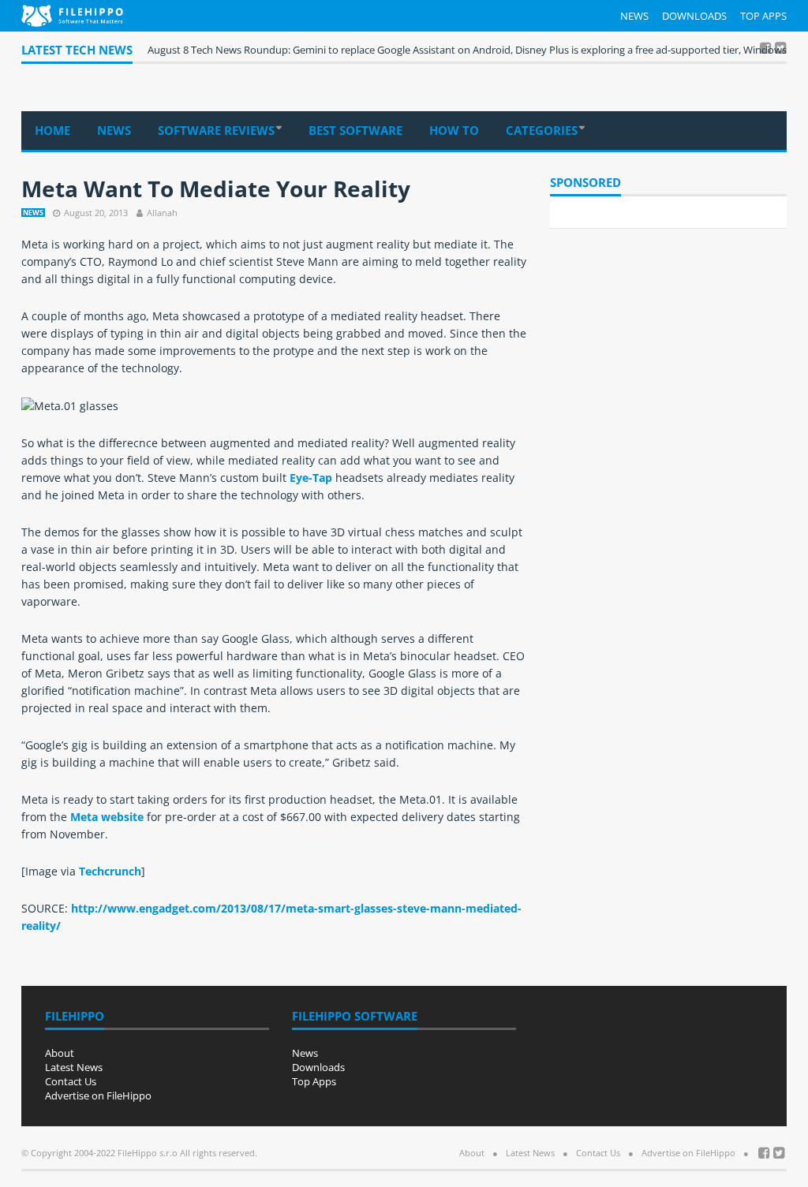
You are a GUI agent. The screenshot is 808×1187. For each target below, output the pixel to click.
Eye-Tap (311, 477)
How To (454, 130)
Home (52, 130)
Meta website (107, 816)
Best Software (355, 130)
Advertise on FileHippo (98, 1095)
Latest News (74, 1067)
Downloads (694, 16)
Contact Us (70, 1081)
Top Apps (763, 16)
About (59, 1053)
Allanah (162, 212)
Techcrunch (110, 871)
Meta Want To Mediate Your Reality (215, 188)
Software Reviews (216, 130)
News (634, 16)
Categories (542, 130)
